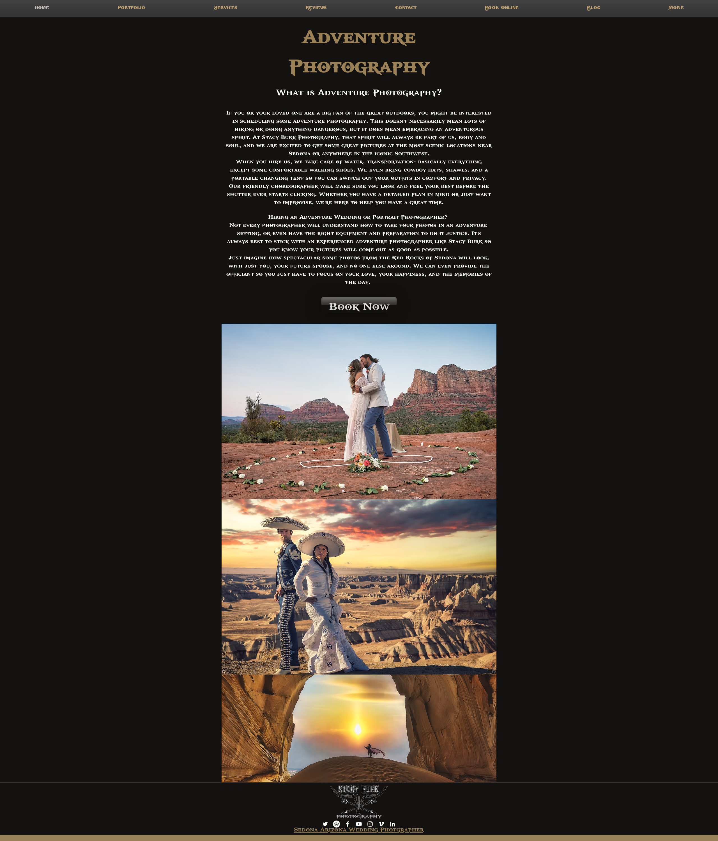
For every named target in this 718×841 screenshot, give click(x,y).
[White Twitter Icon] (325, 824)
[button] (225, 8)
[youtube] (358, 824)
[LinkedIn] (392, 824)
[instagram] (370, 824)
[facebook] (347, 824)
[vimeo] (381, 824)
